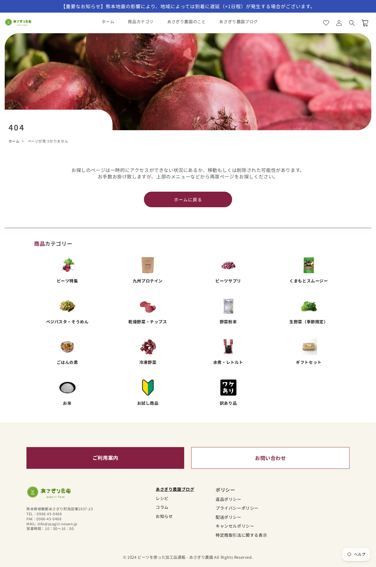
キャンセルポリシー (235, 526)
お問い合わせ (270, 457)
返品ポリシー (228, 499)
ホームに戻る (188, 199)
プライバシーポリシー (237, 508)
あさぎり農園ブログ (175, 489)
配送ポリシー (228, 517)
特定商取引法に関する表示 (241, 535)
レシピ (162, 498)
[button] (351, 22)
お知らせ (164, 516)
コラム (162, 507)
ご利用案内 (105, 457)
